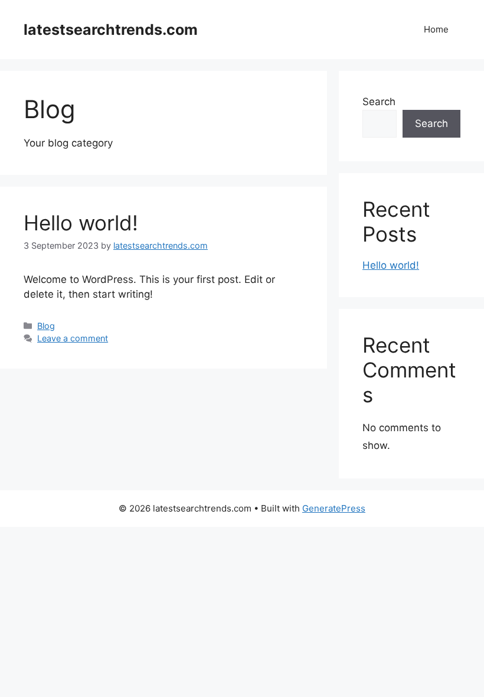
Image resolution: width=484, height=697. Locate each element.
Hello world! (81, 222)
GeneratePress (333, 508)
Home (436, 29)
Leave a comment (72, 338)
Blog (46, 326)
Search (378, 102)
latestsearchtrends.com (111, 29)
